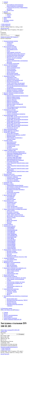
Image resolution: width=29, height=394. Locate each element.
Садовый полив (11, 146)
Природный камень (9, 275)
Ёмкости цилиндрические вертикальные (17, 95)
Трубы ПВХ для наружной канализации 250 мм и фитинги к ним (17, 125)
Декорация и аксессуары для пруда (16, 53)
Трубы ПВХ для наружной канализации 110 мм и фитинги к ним (17, 117)
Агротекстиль (10, 45)
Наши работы (7, 17)
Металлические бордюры (13, 188)
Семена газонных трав (10, 150)
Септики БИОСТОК (12, 108)
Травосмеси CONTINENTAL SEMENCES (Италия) (14, 155)
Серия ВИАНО (11, 233)
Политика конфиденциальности (9, 347)
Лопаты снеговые (11, 290)
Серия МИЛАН (11, 231)
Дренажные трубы (12, 77)
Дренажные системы (9, 76)
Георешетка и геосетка (10, 109)
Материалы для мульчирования (12, 262)
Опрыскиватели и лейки (13, 213)
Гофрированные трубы (13, 79)
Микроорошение (11, 143)
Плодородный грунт (9, 174)
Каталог (6, 11)
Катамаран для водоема (13, 63)
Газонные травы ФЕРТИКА (14, 157)
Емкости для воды (8, 94)
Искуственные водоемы (10, 46)
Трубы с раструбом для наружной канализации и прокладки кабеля (16, 83)
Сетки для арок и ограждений (15, 207)
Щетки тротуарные (12, 220)
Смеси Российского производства (16, 151)
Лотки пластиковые (12, 66)
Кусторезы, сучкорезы (12, 212)
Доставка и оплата (8, 20)
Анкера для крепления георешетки (16, 114)
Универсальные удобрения (14, 178)
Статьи (9, 16)
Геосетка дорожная (12, 112)
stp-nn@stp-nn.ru (5, 28)
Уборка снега (10, 10)
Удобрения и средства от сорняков (13, 175)
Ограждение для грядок (13, 192)
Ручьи (8, 51)
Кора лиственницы (12, 265)
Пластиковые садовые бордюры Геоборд (17, 186)
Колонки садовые (11, 251)
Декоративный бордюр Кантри (15, 185)
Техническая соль (11, 301)
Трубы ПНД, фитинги (9, 132)
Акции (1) (15, 37)
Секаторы (9, 219)
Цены (5, 18)
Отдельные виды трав (12, 161)
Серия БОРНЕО (11, 242)
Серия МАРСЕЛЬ (11, 237)
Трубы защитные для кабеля (11, 130)
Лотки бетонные (11, 69)
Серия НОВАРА (11, 241)
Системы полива (8, 140)
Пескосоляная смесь (12, 298)
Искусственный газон (9, 195)
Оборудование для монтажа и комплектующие (14, 138)
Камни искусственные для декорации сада (15, 268)
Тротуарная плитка (12, 259)
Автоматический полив (13, 144)
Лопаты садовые (11, 217)
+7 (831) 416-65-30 (5, 24)
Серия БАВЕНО (11, 244)
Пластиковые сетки (9, 200)
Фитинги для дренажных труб (15, 80)
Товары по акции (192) (7, 37)
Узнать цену (4, 331)
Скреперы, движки (12, 291)
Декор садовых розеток (13, 270)
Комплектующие (11, 199)
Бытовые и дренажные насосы (15, 91)
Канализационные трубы (10, 115)
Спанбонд (9, 44)
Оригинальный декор (12, 273)
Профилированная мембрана (14, 88)
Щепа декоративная (12, 266)
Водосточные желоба (12, 73)
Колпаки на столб (11, 255)
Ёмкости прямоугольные (13, 97)
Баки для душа (10, 105)
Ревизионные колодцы (13, 81)
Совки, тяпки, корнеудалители (15, 214)
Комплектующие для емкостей (15, 104)
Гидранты (9, 147)
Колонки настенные (12, 252)
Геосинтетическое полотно (11, 41)
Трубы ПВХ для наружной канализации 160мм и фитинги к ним (17, 120)
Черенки (9, 223)
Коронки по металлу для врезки (15, 90)
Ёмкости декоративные (13, 102)
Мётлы (8, 294)
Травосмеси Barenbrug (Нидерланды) (16, 153)
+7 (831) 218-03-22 (5, 25)
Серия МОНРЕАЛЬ (12, 235)
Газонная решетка (8, 261)
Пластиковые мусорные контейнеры (16, 107)
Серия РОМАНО (11, 248)
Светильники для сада (9, 226)
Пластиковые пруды (12, 49)
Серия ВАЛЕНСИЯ (12, 230)
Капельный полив (11, 142)
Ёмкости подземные (12, 101)
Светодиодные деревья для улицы (16, 282)
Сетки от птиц (10, 205)
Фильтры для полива (12, 149)
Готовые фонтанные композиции (15, 55)
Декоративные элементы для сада (12, 249)
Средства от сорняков (12, 179)
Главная (6, 2)
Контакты (6, 21)
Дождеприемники (11, 70)
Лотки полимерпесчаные (13, 67)
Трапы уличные (11, 72)
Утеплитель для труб (12, 128)
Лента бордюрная (11, 193)
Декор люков (10, 272)
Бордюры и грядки (9, 184)
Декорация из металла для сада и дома (17, 256)
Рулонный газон (8, 182)
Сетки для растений (12, 206)
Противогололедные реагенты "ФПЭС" (17, 300)
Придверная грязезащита (13, 74)
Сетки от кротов (11, 203)
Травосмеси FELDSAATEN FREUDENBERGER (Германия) (15, 159)
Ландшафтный (11, 196)
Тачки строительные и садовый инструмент (15, 209)
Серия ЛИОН (10, 238)
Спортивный (10, 198)
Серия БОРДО (10, 228)
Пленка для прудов (12, 48)
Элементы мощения (9, 258)
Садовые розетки (8, 224)
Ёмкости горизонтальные (13, 98)
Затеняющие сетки (12, 202)
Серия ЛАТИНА (11, 247)
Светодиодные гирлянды (10, 276)
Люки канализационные (10, 129)
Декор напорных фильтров (14, 269)
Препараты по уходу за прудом (15, 56)
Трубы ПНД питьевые (13, 133)
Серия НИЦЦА (11, 227)
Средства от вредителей (13, 181)
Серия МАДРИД (11, 240)
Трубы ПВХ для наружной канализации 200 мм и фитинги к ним (17, 123)
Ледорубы (9, 293)
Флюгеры (9, 254)
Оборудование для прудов (14, 52)
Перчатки (9, 221)
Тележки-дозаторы (12, 303)
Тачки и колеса (11, 210)
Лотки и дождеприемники (11, 65)
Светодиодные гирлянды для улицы (16, 277)
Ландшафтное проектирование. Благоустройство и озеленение (15, 5)
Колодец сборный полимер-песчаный (14, 93)
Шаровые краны (11, 136)
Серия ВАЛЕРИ (11, 245)
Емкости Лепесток (12, 100)
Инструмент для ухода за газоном (16, 216)
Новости (9, 14)
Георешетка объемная (12, 111)
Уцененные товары (6, 308)
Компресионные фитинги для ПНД (16, 135)
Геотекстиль (10, 42)
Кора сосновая (10, 263)
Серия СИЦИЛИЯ (12, 234)
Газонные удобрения (12, 177)
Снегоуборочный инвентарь (11, 289)
